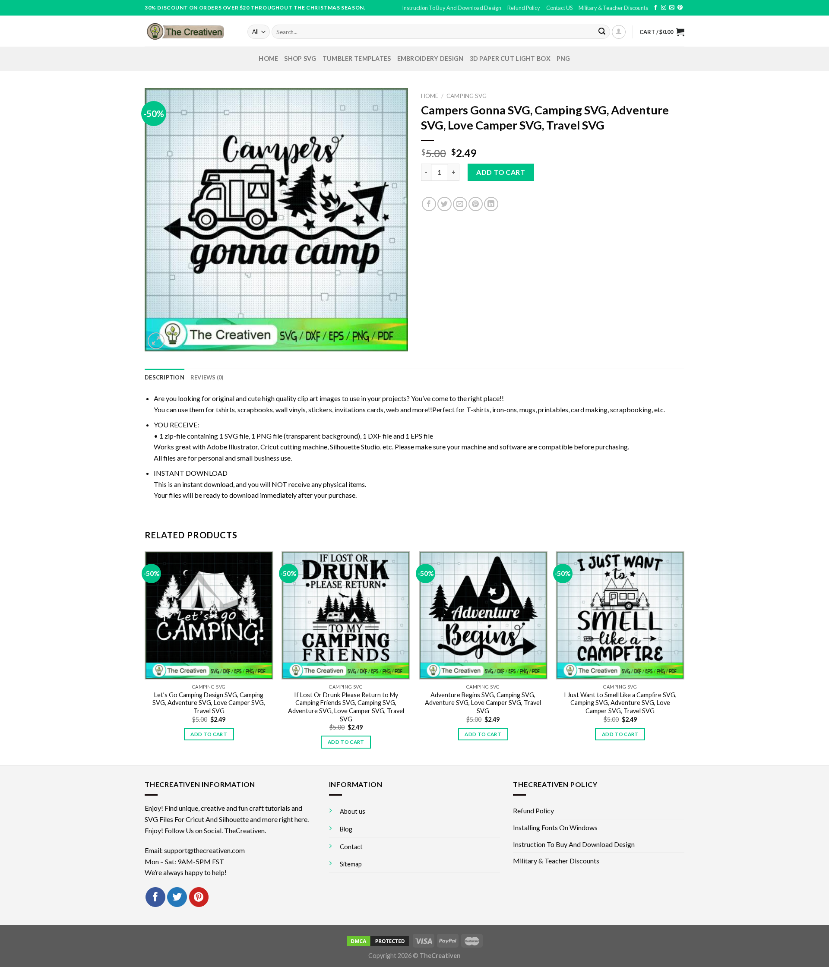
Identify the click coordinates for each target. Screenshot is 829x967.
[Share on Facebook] (429, 204)
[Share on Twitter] (444, 204)
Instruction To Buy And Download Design (451, 7)
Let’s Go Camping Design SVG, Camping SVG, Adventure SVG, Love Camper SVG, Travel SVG (208, 702)
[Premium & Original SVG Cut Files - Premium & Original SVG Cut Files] (189, 31)
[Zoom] (156, 340)
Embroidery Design (430, 58)
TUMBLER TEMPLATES (357, 58)
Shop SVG (300, 58)
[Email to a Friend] (460, 204)
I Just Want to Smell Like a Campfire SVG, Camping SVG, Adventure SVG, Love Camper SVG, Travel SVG (620, 702)
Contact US (559, 7)
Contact (351, 846)
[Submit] (602, 32)
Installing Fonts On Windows (555, 827)
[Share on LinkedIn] (491, 204)
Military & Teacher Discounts (613, 7)
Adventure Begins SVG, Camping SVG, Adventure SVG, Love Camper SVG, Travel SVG (483, 702)
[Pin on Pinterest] (475, 204)
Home (268, 58)
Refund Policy (523, 7)
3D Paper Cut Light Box (510, 58)
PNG (563, 58)
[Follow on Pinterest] (680, 8)
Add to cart (500, 172)
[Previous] (145, 657)
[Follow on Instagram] (663, 8)
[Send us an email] (671, 8)
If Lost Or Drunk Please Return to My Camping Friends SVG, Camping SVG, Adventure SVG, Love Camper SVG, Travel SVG (346, 707)
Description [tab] (164, 377)
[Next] (683, 657)
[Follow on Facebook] (655, 8)
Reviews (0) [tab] (207, 377)
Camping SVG (466, 95)
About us (352, 811)
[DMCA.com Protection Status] (377, 940)
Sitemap (351, 864)
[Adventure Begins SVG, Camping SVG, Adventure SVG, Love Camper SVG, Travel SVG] (483, 615)
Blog (346, 829)
